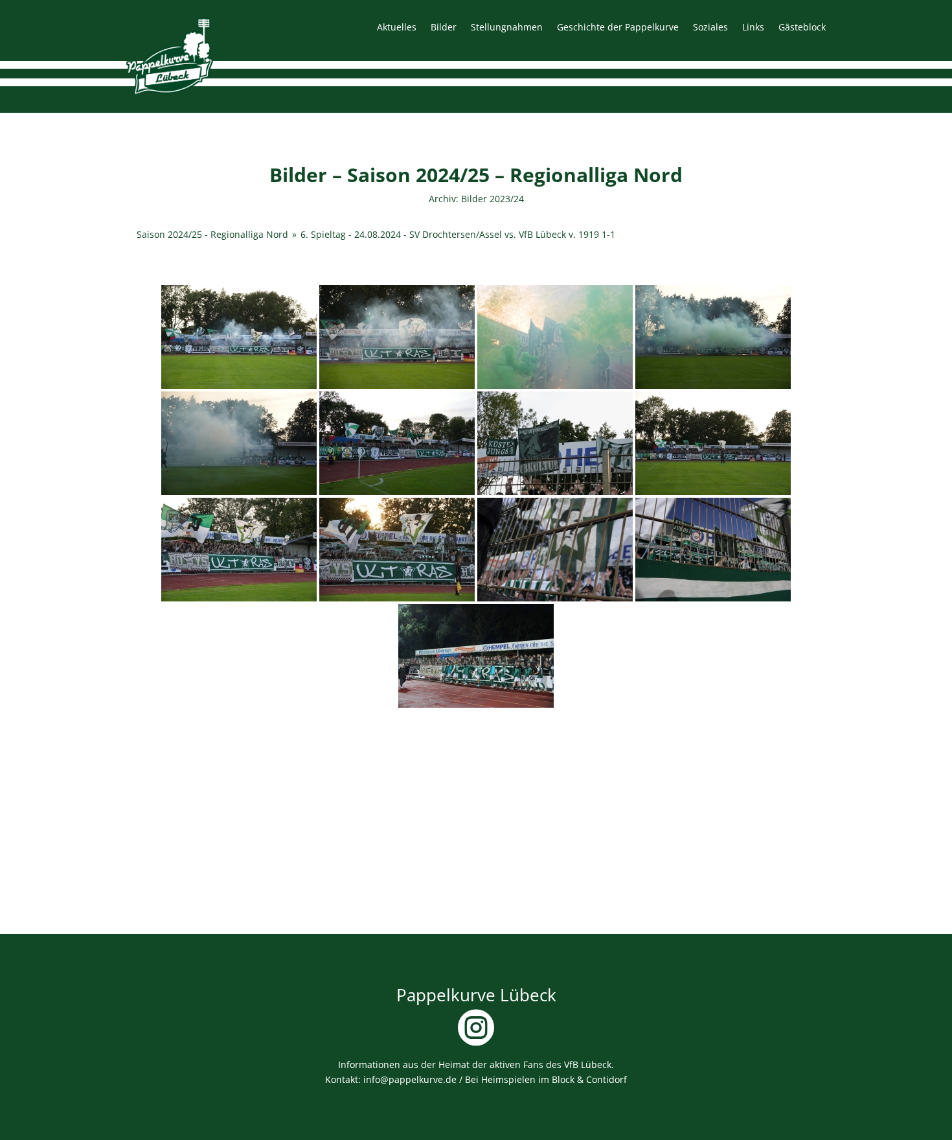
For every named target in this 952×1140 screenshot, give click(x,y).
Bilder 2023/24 (492, 198)
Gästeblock (802, 28)
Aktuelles (396, 28)
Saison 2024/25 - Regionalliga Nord (212, 234)
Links (753, 28)
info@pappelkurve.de (410, 1079)
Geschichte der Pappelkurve (618, 28)
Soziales (710, 28)
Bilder (444, 28)
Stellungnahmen (507, 28)
